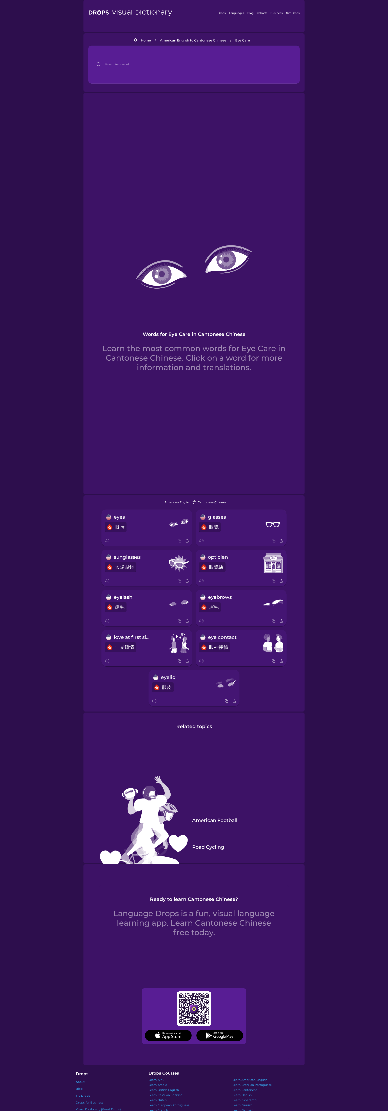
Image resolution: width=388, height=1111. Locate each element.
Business (276, 13)
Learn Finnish (242, 1105)
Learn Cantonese (244, 1090)
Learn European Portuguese (169, 1105)
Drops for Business (89, 1102)
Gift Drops (293, 13)
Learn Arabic (158, 1085)
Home (146, 40)
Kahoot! (262, 13)
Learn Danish (242, 1095)
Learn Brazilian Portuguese (252, 1085)
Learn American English (249, 1080)
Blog (250, 13)
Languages (236, 13)
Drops (222, 13)
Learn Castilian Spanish (165, 1095)
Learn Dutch (158, 1100)
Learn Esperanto (244, 1100)
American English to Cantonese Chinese (193, 40)
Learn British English (164, 1090)
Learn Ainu (156, 1080)
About (80, 1082)
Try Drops (83, 1095)
